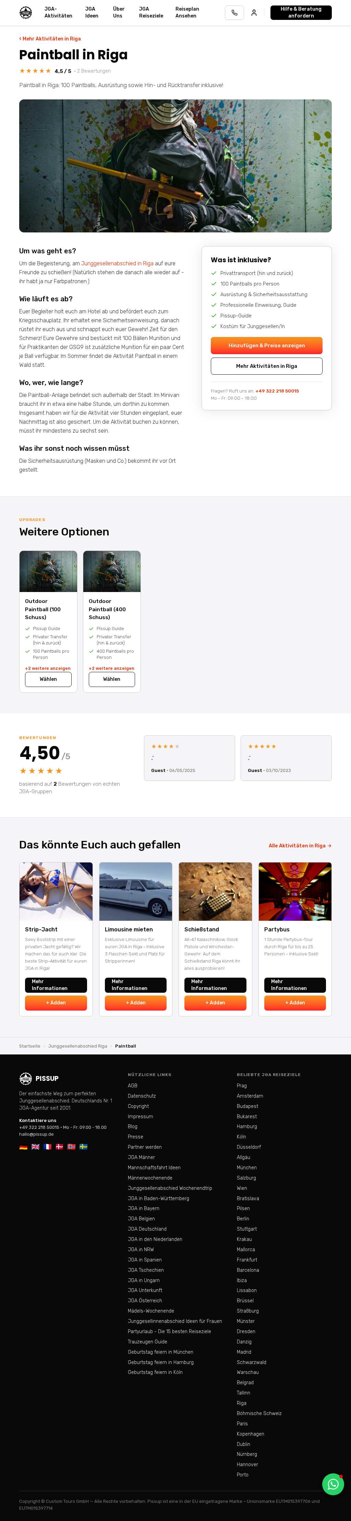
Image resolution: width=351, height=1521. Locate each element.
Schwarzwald (251, 1362)
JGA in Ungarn (144, 1280)
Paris (242, 1424)
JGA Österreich (145, 1301)
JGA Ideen (91, 12)
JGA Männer (141, 1157)
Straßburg (248, 1311)
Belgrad (245, 1383)
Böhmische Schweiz (259, 1413)
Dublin (243, 1444)
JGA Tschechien (146, 1270)
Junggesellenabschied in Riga (117, 263)
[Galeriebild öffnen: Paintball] (175, 165)
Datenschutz (142, 1096)
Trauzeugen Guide (147, 1342)
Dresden (246, 1332)
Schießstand (201, 929)
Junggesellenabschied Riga (77, 1046)
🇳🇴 (71, 1146)
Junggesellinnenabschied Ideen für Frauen (175, 1321)
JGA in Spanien (145, 1260)
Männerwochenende (150, 1178)
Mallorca (246, 1250)
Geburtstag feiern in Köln (155, 1372)
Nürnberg (247, 1454)
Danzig (244, 1342)
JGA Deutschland (147, 1229)
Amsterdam (250, 1096)
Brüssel (245, 1301)
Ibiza (242, 1280)
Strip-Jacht (41, 929)
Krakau (244, 1239)
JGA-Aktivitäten (58, 12)
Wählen (48, 679)
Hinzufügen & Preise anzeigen (267, 345)
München (247, 1168)
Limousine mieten (129, 929)
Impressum (140, 1117)
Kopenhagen (250, 1434)
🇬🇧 (35, 1146)
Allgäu (243, 1157)
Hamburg (247, 1127)
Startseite (29, 1046)
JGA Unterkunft (145, 1290)
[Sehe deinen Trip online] (254, 12)
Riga (241, 1403)
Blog (132, 1127)
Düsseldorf (249, 1147)
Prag (242, 1086)
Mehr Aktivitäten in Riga (50, 38)
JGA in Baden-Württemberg (158, 1199)
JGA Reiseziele (151, 12)
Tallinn (243, 1393)
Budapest (247, 1106)
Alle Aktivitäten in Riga (300, 846)
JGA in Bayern (143, 1208)
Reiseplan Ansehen (187, 12)
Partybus (277, 929)
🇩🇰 (59, 1146)
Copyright (138, 1106)
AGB (132, 1086)
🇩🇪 (23, 1146)
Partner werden (145, 1147)
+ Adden (56, 1003)
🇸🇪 (83, 1146)
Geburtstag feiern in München (160, 1352)
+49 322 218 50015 (277, 391)
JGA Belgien (141, 1219)
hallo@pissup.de (36, 1134)
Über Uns (119, 12)
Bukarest (247, 1117)
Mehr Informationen (50, 985)
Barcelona (248, 1270)
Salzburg (246, 1178)
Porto (243, 1475)
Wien (242, 1188)
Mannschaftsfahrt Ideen (154, 1168)
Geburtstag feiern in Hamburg (161, 1362)
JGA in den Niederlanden (155, 1239)
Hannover (247, 1465)
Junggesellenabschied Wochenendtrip (170, 1188)
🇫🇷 (47, 1146)
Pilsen (243, 1208)
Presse (135, 1137)
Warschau (248, 1372)
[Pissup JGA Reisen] (25, 12)
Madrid (244, 1352)
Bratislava (248, 1199)
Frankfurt (247, 1260)
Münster (246, 1321)
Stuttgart (247, 1229)
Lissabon (247, 1290)
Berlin (243, 1219)
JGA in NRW (141, 1250)
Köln (241, 1137)
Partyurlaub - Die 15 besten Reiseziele (169, 1332)
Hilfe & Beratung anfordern (301, 12)
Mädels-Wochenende (151, 1311)
